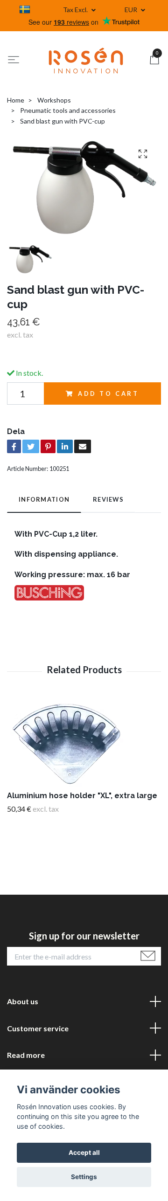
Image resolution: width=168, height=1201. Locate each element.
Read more (26, 1054)
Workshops (54, 100)
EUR (132, 10)
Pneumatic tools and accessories (68, 110)
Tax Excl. (76, 10)
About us (22, 1001)
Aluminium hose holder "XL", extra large (82, 795)
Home (15, 100)
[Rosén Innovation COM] (86, 60)
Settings (84, 1176)
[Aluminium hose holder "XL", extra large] (84, 744)
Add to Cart (108, 393)
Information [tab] (44, 499)
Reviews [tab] (108, 499)
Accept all (84, 1152)
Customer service (38, 1028)
